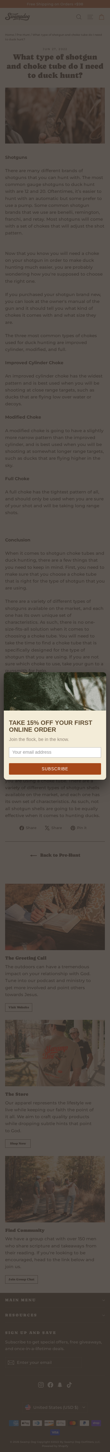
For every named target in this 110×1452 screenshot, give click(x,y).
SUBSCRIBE (55, 769)
